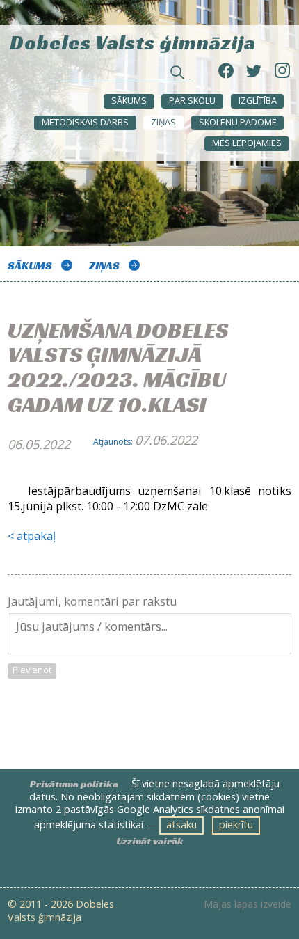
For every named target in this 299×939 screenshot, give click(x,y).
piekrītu (236, 824)
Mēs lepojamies (247, 143)
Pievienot (32, 670)
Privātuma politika (74, 784)
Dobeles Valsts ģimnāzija (133, 41)
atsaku (181, 824)
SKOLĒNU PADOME (238, 122)
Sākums (129, 100)
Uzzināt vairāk (150, 841)
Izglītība (258, 100)
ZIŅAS (163, 122)
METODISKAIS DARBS (85, 122)
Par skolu (192, 100)
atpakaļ (36, 536)
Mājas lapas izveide (247, 904)
